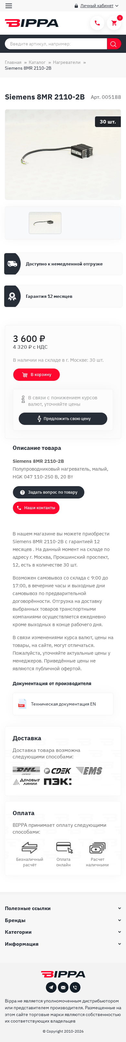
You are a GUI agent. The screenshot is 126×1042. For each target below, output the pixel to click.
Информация (21, 944)
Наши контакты (39, 507)
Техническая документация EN (63, 704)
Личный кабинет (96, 5)
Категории (18, 932)
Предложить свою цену (67, 418)
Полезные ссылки (28, 908)
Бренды (15, 920)
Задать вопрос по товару (53, 492)
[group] (63, 155)
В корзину (41, 374)
